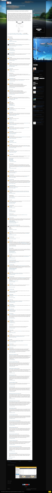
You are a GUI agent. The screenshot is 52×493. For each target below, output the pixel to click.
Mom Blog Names (11, 104)
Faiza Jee (10, 38)
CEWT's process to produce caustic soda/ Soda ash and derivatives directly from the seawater (40, 106)
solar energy (24, 34)
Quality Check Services (22, 277)
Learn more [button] (22, 491)
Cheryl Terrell (10, 205)
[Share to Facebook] (26, 33)
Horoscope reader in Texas (12, 221)
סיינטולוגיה (16, 59)
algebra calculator (16, 98)
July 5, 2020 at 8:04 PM (12, 55)
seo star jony (10, 140)
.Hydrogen (10, 34)
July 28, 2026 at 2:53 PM (12, 380)
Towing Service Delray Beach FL (12, 305)
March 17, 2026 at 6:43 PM (12, 352)
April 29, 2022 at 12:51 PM (12, 292)
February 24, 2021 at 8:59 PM (12, 161)
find (13, 90)
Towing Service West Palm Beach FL (13, 295)
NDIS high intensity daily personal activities (14, 393)
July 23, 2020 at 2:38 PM (12, 87)
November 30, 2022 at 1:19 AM (12, 337)
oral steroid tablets (11, 141)
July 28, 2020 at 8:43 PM (12, 105)
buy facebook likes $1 (16, 261)
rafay (9, 57)
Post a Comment (10, 458)
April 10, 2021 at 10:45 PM (12, 193)
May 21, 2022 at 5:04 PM (12, 311)
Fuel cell (13, 34)
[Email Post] (23, 33)
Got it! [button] (50, 491)
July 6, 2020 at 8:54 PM (12, 66)
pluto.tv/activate (11, 202)
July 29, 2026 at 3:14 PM (12, 412)
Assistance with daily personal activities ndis (14, 446)
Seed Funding (25, 127)
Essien (10, 339)
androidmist (20, 93)
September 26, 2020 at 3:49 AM (12, 129)
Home (20, 461)
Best (9, 62)
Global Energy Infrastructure (39, 98)
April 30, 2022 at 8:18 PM (12, 302)
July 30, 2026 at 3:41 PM (12, 438)
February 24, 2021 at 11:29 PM (12, 168)
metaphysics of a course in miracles (13, 65)
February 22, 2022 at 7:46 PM (12, 252)
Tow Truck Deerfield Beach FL (12, 314)
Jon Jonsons (10, 170)
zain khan (10, 68)
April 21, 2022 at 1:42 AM (12, 274)
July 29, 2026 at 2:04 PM (12, 391)
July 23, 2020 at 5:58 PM (12, 99)
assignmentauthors (11, 185)
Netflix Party (14, 202)
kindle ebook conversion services (13, 268)
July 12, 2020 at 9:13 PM (12, 76)
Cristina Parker (11, 276)
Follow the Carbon (35, 95)
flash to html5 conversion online (21, 265)
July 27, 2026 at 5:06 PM (12, 359)
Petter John (10, 320)
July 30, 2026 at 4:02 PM (12, 444)
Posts (34, 77)
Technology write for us (11, 49)
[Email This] (24, 33)
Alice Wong (10, 131)
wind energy (27, 34)
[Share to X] (25, 33)
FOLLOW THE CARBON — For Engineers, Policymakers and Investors (38, 110)
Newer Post (9, 461)
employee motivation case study (21, 242)
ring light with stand (17, 114)
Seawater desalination (19, 34)
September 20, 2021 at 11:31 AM (13, 215)
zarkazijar (10, 231)
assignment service (11, 165)
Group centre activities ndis (12, 382)
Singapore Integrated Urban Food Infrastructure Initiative (40, 122)
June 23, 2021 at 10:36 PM (12, 211)
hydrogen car (15, 34)
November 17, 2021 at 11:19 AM (12, 229)
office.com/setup (11, 159)
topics (17, 145)
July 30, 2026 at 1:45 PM (12, 418)
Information (10, 154)
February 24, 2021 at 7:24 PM (12, 152)
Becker (10, 144)
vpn (25, 54)
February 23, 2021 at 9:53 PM (12, 147)
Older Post (30, 461)
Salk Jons (10, 117)
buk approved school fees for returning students (16, 301)
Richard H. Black (11, 43)
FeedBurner (40, 31)
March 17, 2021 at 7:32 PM (12, 183)
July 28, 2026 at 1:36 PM (12, 366)
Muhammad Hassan (11, 78)
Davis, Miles (10, 107)
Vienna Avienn (11, 289)
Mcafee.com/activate (11, 160)
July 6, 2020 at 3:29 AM (12, 60)
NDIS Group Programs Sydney (12, 427)
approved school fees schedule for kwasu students (17, 273)
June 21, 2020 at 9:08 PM (12, 50)
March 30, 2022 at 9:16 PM (12, 262)
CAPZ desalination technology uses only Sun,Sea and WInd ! (40, 87)
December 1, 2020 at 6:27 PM (12, 138)
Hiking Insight (15, 151)
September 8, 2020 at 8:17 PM (12, 115)
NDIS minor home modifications (13, 354)
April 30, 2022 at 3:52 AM (12, 297)
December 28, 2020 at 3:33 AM (12, 142)
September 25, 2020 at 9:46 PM (12, 124)
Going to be (26, 176)
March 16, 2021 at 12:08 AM (12, 177)
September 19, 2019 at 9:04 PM (12, 41)
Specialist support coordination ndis (13, 368)
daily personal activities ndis (12, 440)
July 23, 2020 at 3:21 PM (12, 94)
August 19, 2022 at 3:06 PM (12, 332)
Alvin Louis (10, 248)
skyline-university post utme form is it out (19, 336)
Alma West (10, 294)
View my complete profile (36, 72)
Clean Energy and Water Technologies (14, 33)
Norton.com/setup (11, 158)
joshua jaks (10, 304)
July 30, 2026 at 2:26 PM (12, 425)
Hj (9, 101)
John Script (10, 313)
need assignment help (20, 166)
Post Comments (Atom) (13, 462)
